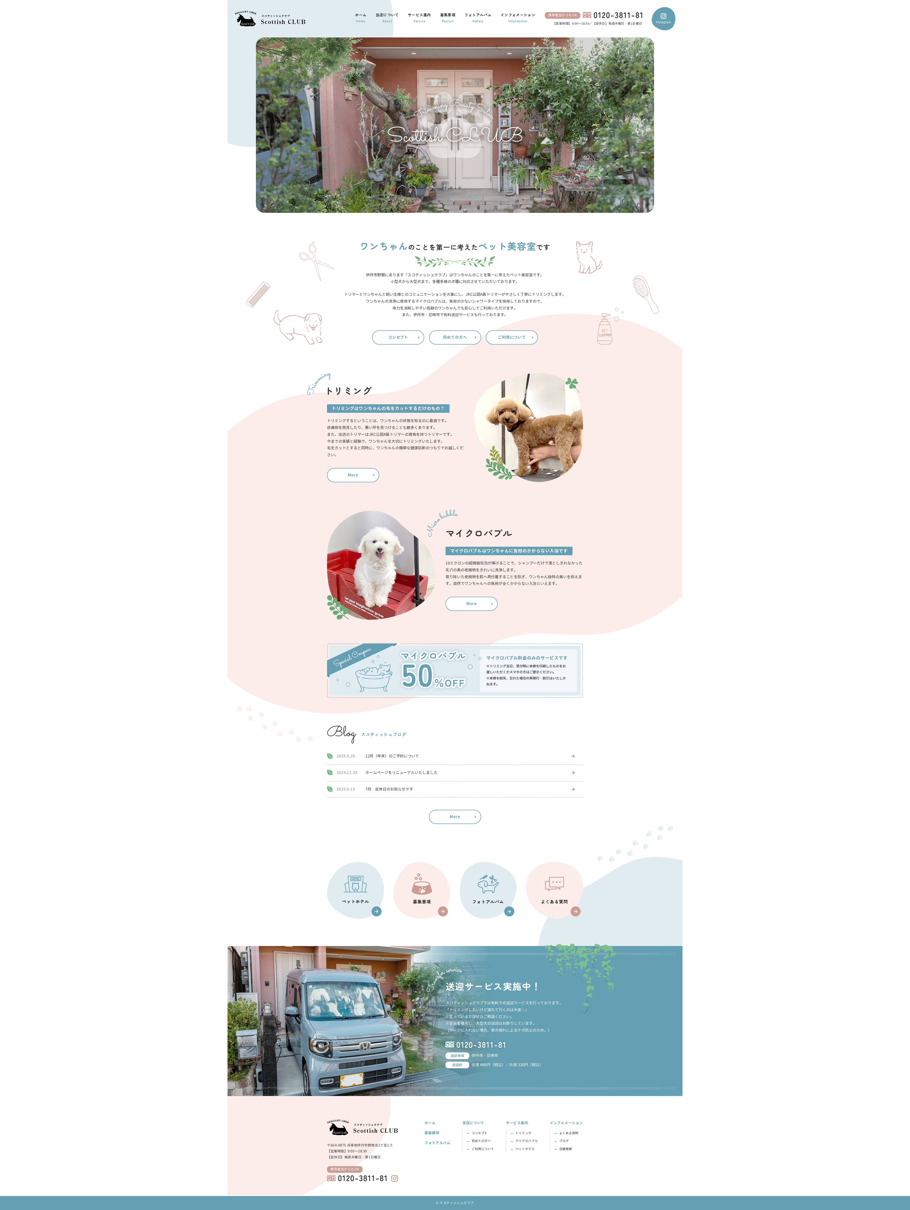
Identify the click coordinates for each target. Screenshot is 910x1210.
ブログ (564, 1141)
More (353, 475)
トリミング (523, 1133)
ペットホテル (525, 1149)
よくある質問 (568, 1133)
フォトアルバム (437, 1143)
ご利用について (512, 337)
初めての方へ (455, 337)
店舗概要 (565, 1149)
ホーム (430, 1123)
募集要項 (431, 1133)
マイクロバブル (526, 1141)
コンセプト (398, 337)
